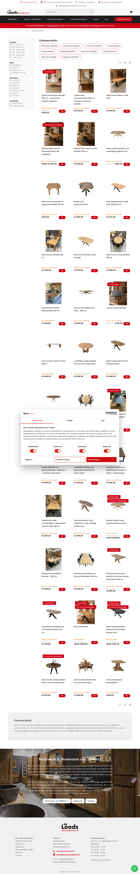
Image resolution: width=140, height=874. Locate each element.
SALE (107, 19)
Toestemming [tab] (37, 420)
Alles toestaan (93, 460)
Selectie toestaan (63, 460)
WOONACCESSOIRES (55, 19)
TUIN (95, 19)
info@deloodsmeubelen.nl (68, 855)
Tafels (27, 31)
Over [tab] (103, 420)
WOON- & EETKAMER (32, 19)
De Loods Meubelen (15, 31)
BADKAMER (12, 19)
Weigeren (28, 460)
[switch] (58, 451)
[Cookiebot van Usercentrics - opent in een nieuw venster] (107, 413)
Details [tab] (70, 420)
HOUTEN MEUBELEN (78, 19)
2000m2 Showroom (30, 2)
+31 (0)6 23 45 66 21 (65, 851)
